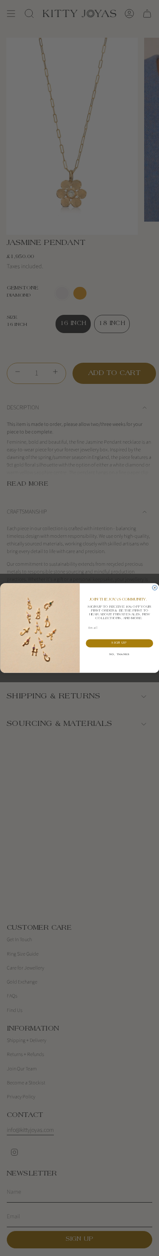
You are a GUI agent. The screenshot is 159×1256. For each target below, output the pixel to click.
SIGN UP (119, 643)
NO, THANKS (119, 654)
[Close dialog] (154, 587)
